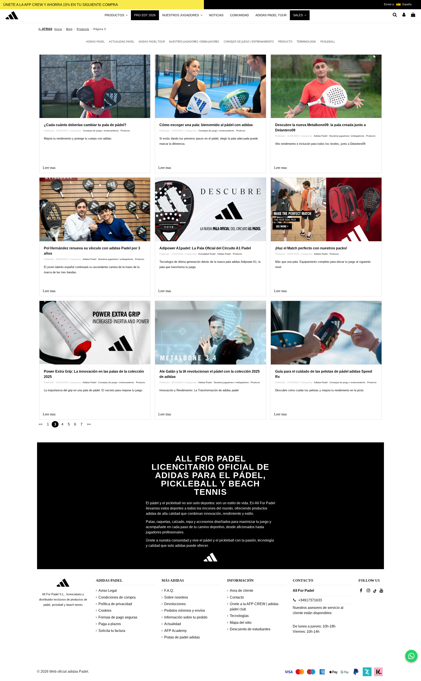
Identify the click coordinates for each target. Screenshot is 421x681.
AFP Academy (175, 631)
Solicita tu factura (111, 631)
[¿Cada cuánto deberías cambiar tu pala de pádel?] (94, 86)
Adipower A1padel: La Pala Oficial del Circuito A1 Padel (205, 248)
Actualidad (172, 624)
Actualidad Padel (121, 41)
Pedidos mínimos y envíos (184, 610)
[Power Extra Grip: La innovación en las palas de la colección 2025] (94, 333)
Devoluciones (175, 604)
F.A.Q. (169, 590)
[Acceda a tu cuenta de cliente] (404, 15)
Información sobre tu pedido (185, 617)
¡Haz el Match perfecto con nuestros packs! (311, 248)
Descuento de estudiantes (250, 629)
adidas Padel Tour (152, 41)
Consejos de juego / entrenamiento (249, 41)
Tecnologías (239, 616)
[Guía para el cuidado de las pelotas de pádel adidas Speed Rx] (326, 333)
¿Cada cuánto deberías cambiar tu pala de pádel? (85, 125)
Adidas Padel (95, 41)
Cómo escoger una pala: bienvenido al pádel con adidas (206, 125)
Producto (285, 41)
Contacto (237, 597)
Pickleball (327, 41)
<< (41, 424)
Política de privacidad (115, 604)
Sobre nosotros (176, 597)
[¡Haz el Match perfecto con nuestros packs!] (326, 209)
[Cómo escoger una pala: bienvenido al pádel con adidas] (210, 86)
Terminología (306, 41)
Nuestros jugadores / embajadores (194, 41)
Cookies (104, 610)
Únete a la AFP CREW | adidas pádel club (254, 606)
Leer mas (49, 168)
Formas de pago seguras (117, 617)
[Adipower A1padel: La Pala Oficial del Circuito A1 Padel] (210, 209)
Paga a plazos (109, 624)
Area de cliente (241, 590)
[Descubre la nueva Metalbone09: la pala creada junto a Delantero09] (326, 86)
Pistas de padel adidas (182, 637)
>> (89, 424)
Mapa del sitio (241, 622)
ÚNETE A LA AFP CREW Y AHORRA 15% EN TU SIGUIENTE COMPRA (60, 5)
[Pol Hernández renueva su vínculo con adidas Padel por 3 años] (94, 209)
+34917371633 (310, 600)
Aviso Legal (107, 590)
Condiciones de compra (117, 597)
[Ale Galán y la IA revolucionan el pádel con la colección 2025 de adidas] (210, 333)
